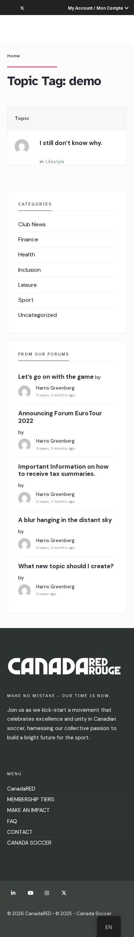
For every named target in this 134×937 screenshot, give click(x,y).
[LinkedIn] (13, 893)
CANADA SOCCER (29, 842)
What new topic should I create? (66, 566)
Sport (26, 300)
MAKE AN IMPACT (28, 810)
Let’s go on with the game (56, 376)
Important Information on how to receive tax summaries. (63, 470)
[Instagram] (47, 893)
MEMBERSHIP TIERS (30, 799)
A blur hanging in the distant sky (65, 519)
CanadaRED (21, 788)
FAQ (12, 821)
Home (13, 56)
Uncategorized (37, 315)
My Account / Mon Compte (96, 8)
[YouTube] (30, 893)
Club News (32, 224)
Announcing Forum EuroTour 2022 (60, 417)
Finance (28, 239)
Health (26, 254)
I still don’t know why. (71, 143)
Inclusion (29, 270)
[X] (64, 893)
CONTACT (20, 832)
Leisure (27, 285)
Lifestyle (55, 162)
